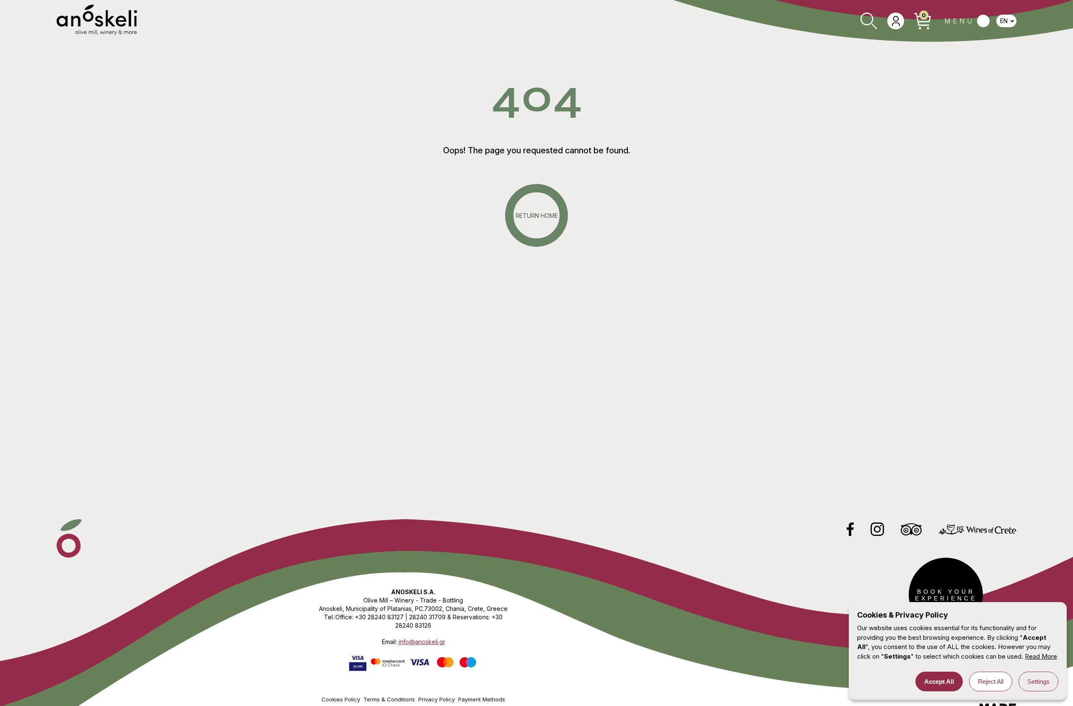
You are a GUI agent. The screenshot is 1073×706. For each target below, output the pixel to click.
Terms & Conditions (389, 699)
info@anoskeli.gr (422, 641)
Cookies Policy (340, 699)
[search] (868, 21)
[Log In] (895, 21)
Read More (1041, 656)
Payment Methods (481, 699)
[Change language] (1006, 21)
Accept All (939, 681)
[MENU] (967, 21)
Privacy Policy (436, 699)
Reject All (990, 681)
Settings (1038, 681)
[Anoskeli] (97, 21)
